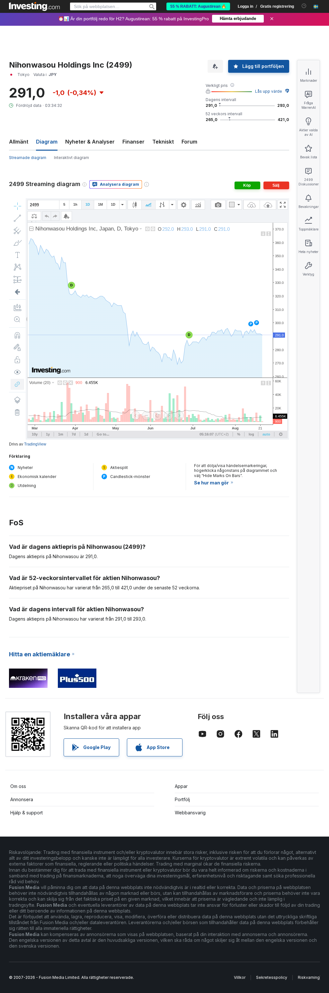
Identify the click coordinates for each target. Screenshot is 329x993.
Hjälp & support (26, 812)
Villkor (239, 977)
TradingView (35, 444)
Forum (189, 141)
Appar (181, 786)
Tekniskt (163, 141)
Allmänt (18, 141)
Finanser (133, 141)
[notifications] (304, 6)
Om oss (18, 786)
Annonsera (21, 799)
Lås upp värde (268, 91)
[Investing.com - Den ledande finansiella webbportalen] (34, 6)
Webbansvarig (190, 812)
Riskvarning (309, 977)
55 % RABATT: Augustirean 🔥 (198, 6)
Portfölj (182, 799)
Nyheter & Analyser (90, 141)
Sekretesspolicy (271, 977)
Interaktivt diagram (71, 157)
